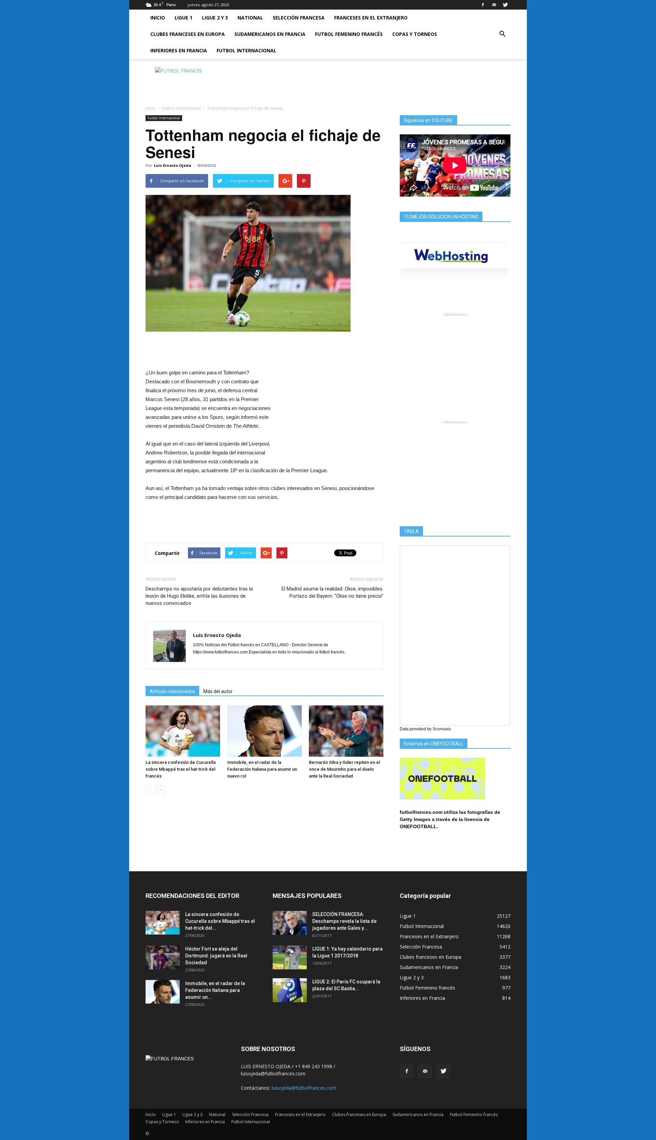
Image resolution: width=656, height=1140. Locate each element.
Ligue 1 (183, 17)
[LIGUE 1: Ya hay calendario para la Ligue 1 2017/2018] (290, 957)
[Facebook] (483, 5)
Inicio (157, 17)
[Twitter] (505, 5)
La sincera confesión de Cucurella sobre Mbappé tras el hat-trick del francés (181, 769)
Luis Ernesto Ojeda (172, 165)
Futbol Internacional (246, 50)
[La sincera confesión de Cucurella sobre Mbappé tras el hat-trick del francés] (183, 731)
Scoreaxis (442, 729)
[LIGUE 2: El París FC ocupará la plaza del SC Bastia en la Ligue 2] (290, 990)
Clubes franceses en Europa (187, 34)
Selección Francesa (299, 17)
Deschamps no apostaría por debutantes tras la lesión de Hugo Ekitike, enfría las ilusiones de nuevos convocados (199, 596)
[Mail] (494, 5)
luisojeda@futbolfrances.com (304, 1088)
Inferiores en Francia (178, 50)
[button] (502, 34)
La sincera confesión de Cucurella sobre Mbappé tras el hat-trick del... (220, 921)
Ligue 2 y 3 (215, 17)
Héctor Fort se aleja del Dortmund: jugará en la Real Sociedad (216, 955)
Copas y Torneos (414, 34)
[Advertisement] (386, 82)
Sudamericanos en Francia (269, 34)
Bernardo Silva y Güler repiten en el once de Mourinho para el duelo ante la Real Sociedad (344, 769)
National (250, 17)
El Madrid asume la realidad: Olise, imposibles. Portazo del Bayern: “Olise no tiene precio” (332, 592)
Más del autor (218, 691)
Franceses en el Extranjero (371, 17)
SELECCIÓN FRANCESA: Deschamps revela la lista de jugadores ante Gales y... (344, 921)
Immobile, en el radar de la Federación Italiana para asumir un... (215, 990)
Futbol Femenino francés (349, 34)
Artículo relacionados (172, 691)
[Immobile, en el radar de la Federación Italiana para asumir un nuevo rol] (264, 731)
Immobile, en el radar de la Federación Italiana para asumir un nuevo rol (262, 769)
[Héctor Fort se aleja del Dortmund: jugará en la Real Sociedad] (163, 957)
